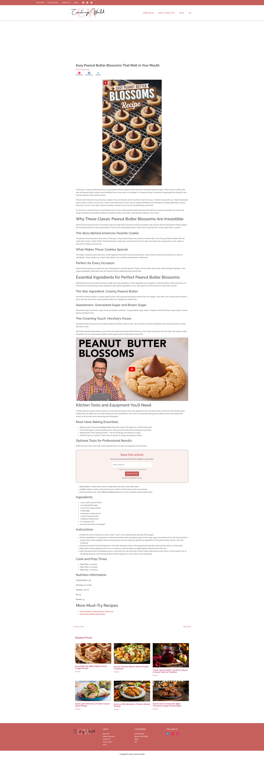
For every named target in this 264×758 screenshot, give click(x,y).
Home (105, 744)
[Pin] (105, 83)
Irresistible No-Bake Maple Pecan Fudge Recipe (91, 667)
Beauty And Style (141, 736)
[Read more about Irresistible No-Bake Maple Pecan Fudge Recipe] (93, 653)
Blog (136, 739)
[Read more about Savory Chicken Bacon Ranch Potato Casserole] (132, 653)
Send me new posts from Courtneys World (132, 469)
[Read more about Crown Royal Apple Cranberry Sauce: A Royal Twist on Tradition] (171, 655)
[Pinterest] (91, 3)
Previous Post (77, 627)
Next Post (188, 627)
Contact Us (106, 739)
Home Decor (139, 734)
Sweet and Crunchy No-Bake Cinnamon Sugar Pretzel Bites (167, 704)
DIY (136, 742)
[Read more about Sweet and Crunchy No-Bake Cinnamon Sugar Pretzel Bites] (171, 691)
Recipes (77, 671)
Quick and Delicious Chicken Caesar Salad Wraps (92, 704)
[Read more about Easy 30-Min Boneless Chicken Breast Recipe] (132, 691)
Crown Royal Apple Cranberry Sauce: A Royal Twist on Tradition (170, 671)
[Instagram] (87, 3)
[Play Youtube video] (132, 369)
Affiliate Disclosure (109, 736)
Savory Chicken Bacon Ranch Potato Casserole (131, 667)
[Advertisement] (132, 36)
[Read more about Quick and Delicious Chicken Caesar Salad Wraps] (93, 691)
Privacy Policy (107, 742)
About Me (106, 734)
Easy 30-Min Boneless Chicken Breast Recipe (132, 705)
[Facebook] (83, 3)
